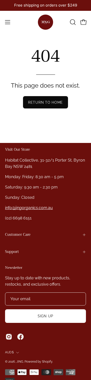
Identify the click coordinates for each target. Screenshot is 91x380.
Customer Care (18, 235)
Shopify (47, 361)
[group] (45, 5)
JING (19, 361)
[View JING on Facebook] (20, 336)
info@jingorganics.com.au (29, 207)
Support (12, 252)
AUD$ (9, 352)
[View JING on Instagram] (9, 336)
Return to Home (45, 102)
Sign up (45, 316)
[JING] (45, 22)
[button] (72, 22)
